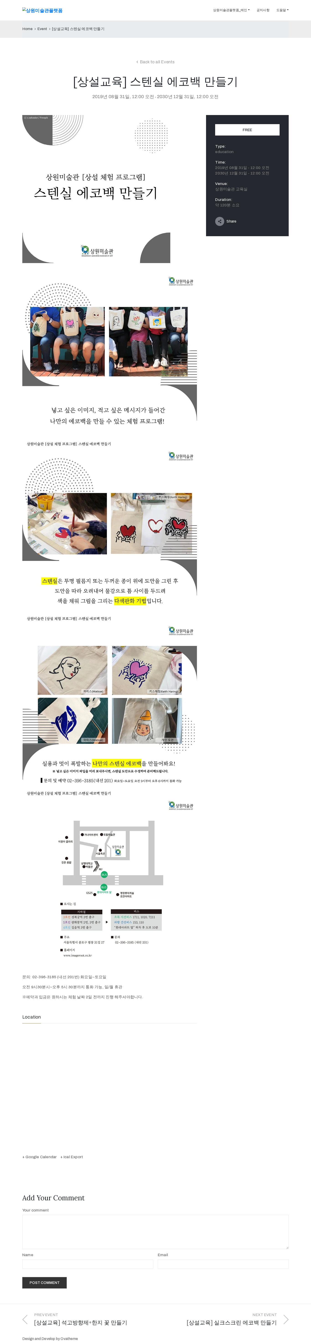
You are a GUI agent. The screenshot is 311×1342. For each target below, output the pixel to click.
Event (42, 29)
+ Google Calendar (39, 1157)
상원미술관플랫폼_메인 (230, 10)
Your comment (35, 1210)
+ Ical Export (71, 1157)
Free (247, 130)
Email (163, 1255)
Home (27, 29)
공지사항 (263, 10)
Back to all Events (157, 62)
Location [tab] (31, 1016)
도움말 (281, 10)
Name (27, 1255)
